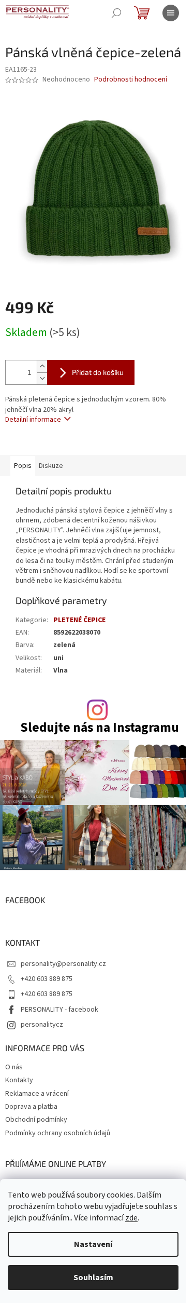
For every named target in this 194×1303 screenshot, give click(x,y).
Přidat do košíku (98, 372)
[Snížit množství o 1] (42, 378)
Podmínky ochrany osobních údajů (57, 1133)
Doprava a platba (31, 1106)
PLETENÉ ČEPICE (79, 620)
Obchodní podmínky (36, 1119)
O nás (14, 1067)
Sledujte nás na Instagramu (99, 727)
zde (131, 1218)
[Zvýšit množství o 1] (42, 366)
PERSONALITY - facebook (59, 1009)
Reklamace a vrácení (37, 1094)
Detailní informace (33, 419)
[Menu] (170, 13)
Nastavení (93, 1244)
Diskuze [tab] (51, 466)
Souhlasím (93, 1277)
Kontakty (19, 1080)
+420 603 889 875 (46, 979)
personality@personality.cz (63, 964)
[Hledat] (116, 13)
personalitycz (42, 1024)
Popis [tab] (23, 466)
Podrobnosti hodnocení (130, 80)
